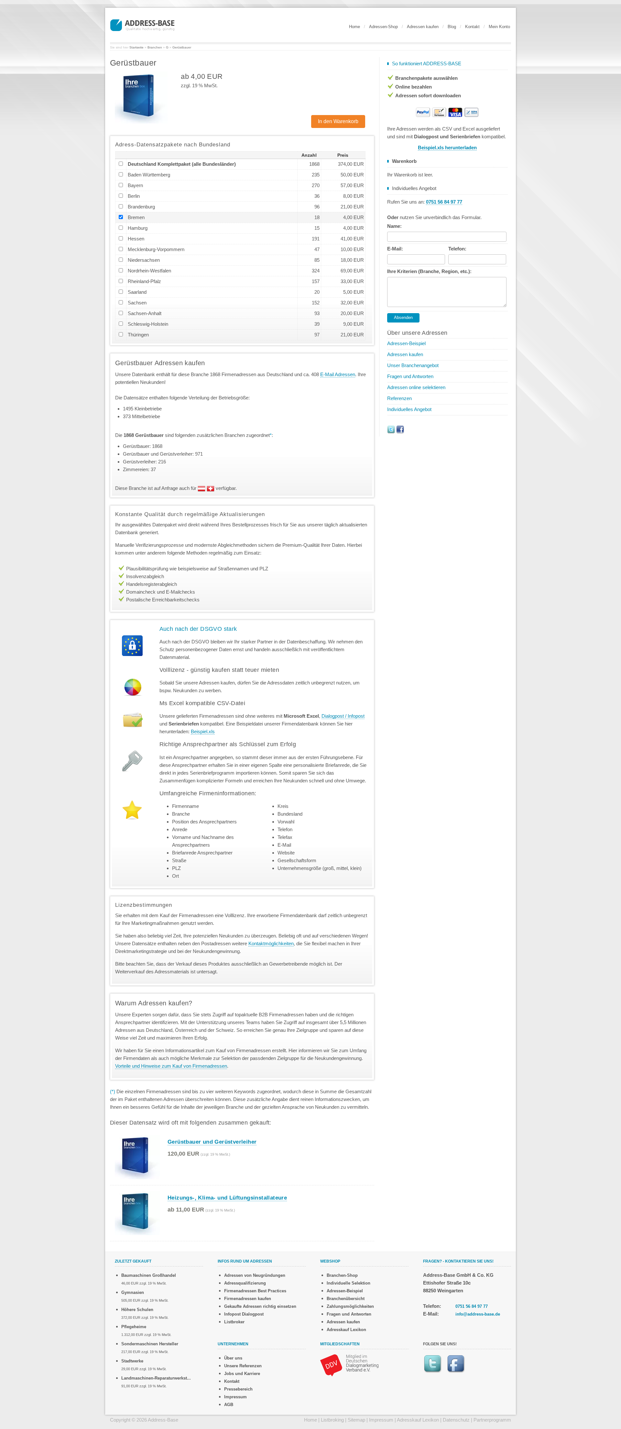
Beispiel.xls (203, 731)
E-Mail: (395, 248)
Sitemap (356, 1420)
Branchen (154, 47)
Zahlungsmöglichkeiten (350, 1306)
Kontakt (472, 26)
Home (354, 26)
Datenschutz (456, 1420)
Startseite (136, 47)
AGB (228, 1404)
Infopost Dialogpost (244, 1314)
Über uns (233, 1358)
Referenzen (399, 398)
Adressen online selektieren (416, 387)
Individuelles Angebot (409, 409)
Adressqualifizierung (245, 1283)
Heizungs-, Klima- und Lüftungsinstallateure (227, 1198)
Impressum (235, 1396)
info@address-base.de (477, 1314)
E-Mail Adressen (337, 374)
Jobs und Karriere (242, 1373)
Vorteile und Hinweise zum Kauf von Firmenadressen (171, 1066)
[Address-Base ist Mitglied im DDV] (349, 1364)
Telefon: (457, 248)
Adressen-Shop (383, 26)
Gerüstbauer (181, 47)
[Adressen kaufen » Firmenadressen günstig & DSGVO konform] (142, 24)
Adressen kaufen (423, 26)
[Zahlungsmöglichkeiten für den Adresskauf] (447, 111)
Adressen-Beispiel (406, 343)
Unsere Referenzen (243, 1365)
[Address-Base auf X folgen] (391, 429)
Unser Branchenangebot (413, 365)
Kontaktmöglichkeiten (271, 943)
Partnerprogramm (492, 1420)
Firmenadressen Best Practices (255, 1290)
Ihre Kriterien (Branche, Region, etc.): (429, 271)
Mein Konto (499, 26)
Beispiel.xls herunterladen (447, 147)
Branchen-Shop (342, 1275)
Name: (394, 226)
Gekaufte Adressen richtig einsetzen (260, 1306)
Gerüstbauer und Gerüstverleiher (212, 1142)
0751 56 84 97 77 (471, 1306)
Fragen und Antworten (410, 376)
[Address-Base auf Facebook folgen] (400, 429)
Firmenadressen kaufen (247, 1298)
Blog (452, 26)
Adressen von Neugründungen (254, 1275)
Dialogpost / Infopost (343, 716)
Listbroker (234, 1321)
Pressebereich (238, 1389)
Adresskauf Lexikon (346, 1329)
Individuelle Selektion (348, 1283)
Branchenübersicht (346, 1298)
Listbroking (332, 1420)
